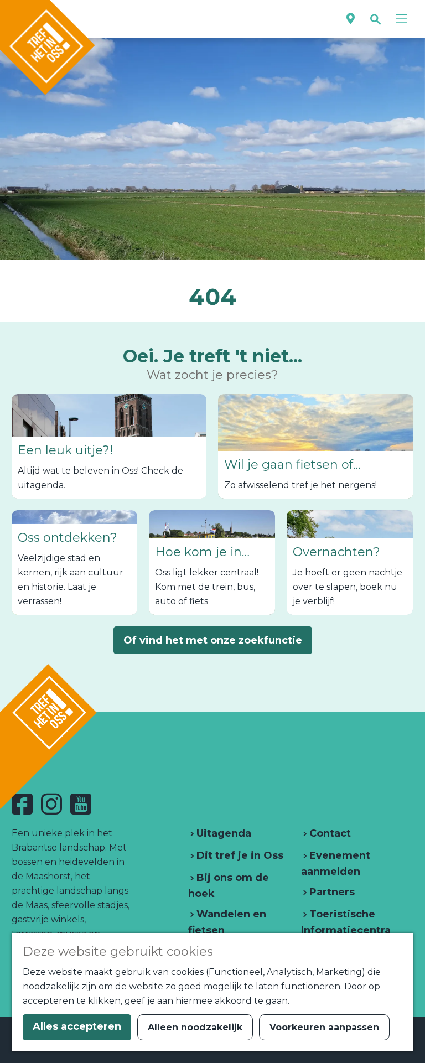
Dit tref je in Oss (238, 855)
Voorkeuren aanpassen (324, 1027)
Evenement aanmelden (335, 863)
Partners (331, 892)
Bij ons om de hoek (228, 886)
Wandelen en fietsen (227, 922)
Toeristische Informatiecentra (346, 922)
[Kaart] (350, 19)
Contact (329, 833)
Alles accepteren (77, 1026)
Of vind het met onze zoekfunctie (212, 640)
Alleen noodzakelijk (195, 1027)
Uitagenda (222, 833)
